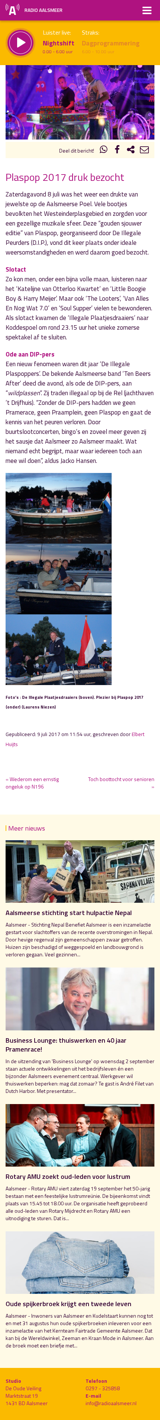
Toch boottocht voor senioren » (121, 782)
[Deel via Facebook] (117, 150)
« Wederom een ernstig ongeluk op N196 (32, 782)
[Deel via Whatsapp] (103, 150)
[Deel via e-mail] (144, 150)
